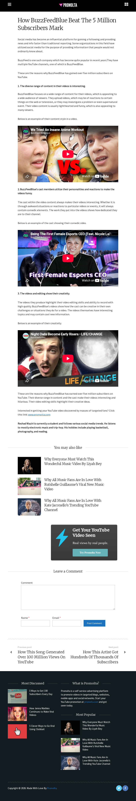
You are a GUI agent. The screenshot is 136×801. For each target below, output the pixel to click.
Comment (27, 582)
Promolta (52, 788)
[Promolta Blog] (68, 4)
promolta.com (91, 701)
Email (56, 617)
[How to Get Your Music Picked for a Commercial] (62, 537)
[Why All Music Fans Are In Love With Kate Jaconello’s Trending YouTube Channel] (70, 763)
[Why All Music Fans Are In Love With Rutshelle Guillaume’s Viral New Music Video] (70, 745)
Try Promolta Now (90, 552)
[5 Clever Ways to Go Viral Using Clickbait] (17, 731)
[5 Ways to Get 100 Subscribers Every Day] (17, 696)
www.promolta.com (39, 414)
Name (25, 617)
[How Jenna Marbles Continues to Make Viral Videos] (17, 714)
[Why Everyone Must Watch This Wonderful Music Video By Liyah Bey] (70, 727)
